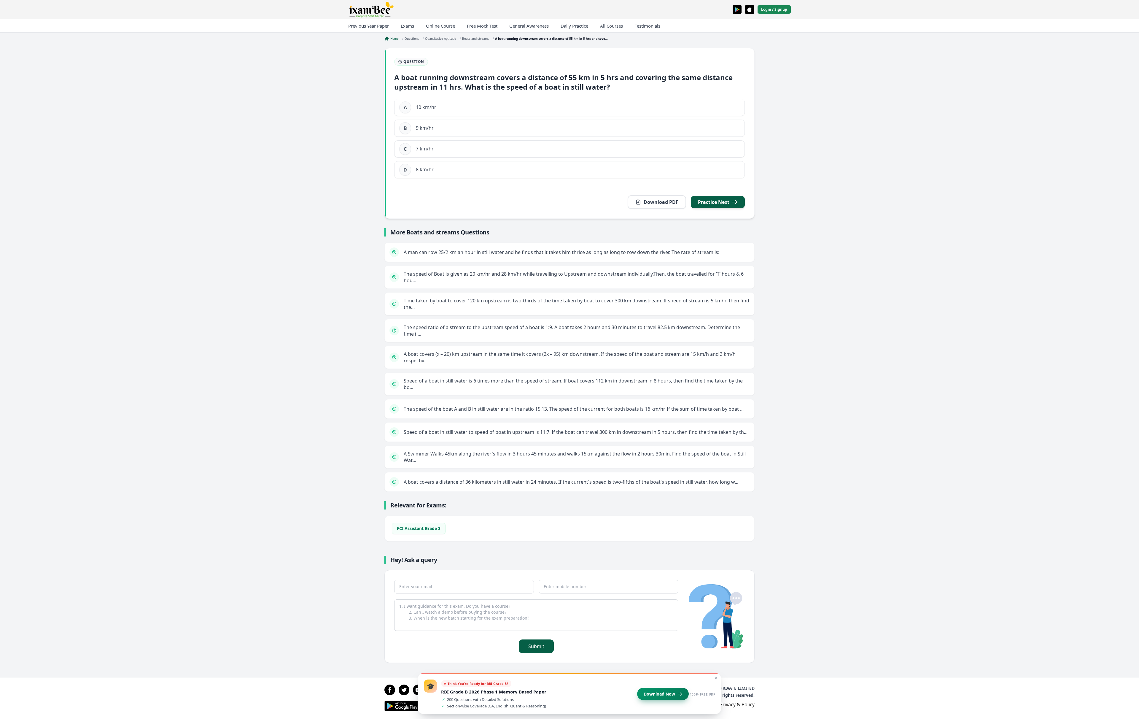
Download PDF (661, 202)
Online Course (440, 26)
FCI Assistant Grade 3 (418, 528)
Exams (407, 26)
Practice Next (713, 202)
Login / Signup (774, 9)
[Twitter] (404, 690)
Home (394, 38)
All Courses (611, 26)
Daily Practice (574, 26)
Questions (412, 38)
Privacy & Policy (737, 704)
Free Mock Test (482, 26)
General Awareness (529, 26)
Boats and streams (475, 38)
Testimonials (647, 26)
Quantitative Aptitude (440, 38)
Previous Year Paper (368, 26)
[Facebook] (389, 690)
